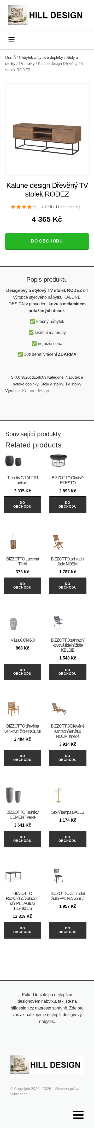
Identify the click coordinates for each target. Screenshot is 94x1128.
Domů (10, 57)
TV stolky (27, 63)
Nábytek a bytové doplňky (41, 57)
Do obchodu (47, 241)
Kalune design (35, 391)
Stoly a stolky (51, 384)
